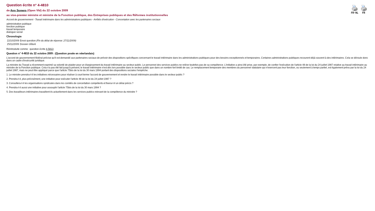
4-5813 (50, 49)
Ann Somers (18, 10)
